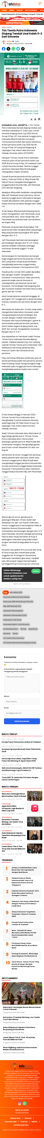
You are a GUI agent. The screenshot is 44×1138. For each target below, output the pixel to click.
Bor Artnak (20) (16, 592)
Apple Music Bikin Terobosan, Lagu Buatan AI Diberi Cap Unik (13, 808)
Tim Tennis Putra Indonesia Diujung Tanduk (20, 643)
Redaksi (28, 1118)
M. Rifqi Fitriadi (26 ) (11, 629)
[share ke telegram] (18, 50)
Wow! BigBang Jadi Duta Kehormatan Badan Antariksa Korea (20, 1048)
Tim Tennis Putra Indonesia (14, 638)
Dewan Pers (15, 1118)
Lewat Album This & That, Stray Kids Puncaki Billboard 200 (13, 848)
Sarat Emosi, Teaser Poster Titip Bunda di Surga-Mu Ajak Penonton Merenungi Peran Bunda (25, 965)
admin (9, 41)
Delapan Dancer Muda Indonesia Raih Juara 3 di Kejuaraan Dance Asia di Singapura (22, 881)
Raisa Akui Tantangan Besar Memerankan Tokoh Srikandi (14, 795)
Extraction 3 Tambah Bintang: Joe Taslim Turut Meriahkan (12, 822)
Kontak (24, 1122)
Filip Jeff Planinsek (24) (12, 606)
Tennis (15, 633)
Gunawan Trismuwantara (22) (15, 615)
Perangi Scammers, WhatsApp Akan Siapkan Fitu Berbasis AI (25, 955)
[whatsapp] (25, 1105)
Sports (9, 27)
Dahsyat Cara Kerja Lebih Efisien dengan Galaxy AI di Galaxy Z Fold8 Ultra (25, 903)
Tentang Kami (10, 1122)
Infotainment (31, 10)
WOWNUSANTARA (22, 1113)
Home (4, 10)
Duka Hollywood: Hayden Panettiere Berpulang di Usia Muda (13, 835)
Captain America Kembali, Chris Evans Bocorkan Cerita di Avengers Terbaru (25, 893)
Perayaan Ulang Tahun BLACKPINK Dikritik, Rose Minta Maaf (24, 945)
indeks (34, 1122)
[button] (31, 119)
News (11, 10)
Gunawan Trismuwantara (13, 611)
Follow (36, 571)
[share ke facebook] (4, 50)
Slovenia (7, 633)
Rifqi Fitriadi (33, 629)
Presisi (20, 10)
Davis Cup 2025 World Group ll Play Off (18, 602)
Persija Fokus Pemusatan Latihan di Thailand (22, 923)
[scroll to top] (40, 1124)
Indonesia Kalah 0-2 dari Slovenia (16, 624)
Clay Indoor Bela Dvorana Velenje (16, 597)
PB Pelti (23, 629)
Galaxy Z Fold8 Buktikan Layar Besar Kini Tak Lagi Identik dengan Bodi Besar (24, 870)
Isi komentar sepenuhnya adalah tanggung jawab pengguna (18, 670)
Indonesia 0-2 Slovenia (12, 620)
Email (6, 708)
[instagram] (19, 1105)
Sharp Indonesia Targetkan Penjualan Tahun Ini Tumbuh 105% (24, 914)
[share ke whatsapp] (13, 50)
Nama (6, 696)
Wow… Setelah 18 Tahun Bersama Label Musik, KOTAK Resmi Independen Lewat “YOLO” (24, 933)
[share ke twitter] (9, 50)
